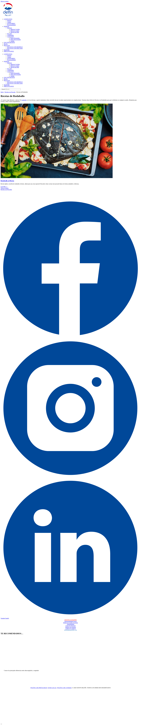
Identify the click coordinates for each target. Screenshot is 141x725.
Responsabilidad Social (71, 621)
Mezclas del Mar (14, 32)
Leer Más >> (4, 186)
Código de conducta (70, 628)
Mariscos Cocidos (15, 29)
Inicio (2, 92)
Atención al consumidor (70, 620)
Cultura (9, 22)
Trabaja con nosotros (70, 627)
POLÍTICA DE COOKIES (64, 687)
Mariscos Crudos (14, 30)
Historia (9, 20)
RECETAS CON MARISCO (15, 47)
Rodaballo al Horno (7, 181)
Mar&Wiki (6, 50)
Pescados (9, 33)
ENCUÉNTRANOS (9, 42)
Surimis (12, 41)
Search (3, 89)
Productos (6, 26)
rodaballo (24, 100)
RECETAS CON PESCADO (15, 48)
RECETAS (7, 45)
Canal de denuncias (71, 625)
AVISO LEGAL (52, 687)
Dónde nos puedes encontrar (70, 622)
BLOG (6, 44)
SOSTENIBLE (11, 23)
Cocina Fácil (10, 36)
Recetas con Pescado (10, 92)
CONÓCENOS (8, 19)
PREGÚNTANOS (9, 51)
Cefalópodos (10, 35)
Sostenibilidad (70, 624)
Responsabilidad (11, 25)
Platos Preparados (15, 38)
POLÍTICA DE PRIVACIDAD (39, 687)
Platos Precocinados (15, 39)
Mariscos (9, 28)
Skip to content (4, 1)
